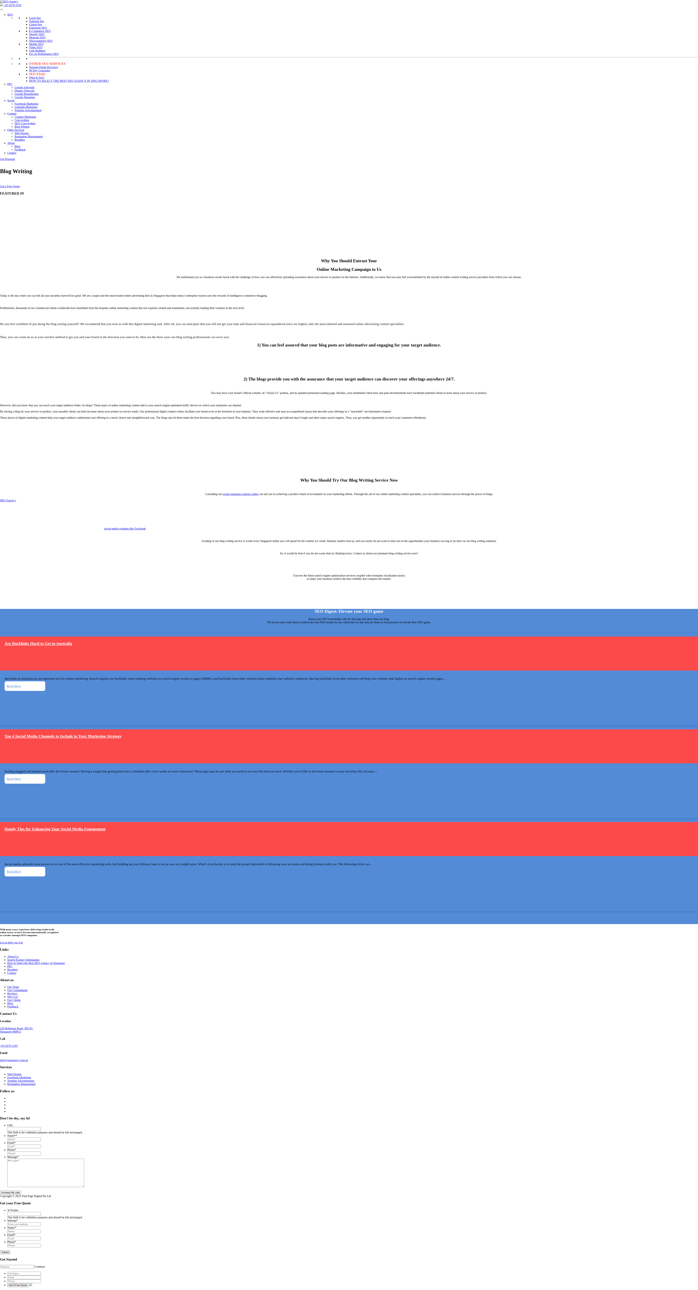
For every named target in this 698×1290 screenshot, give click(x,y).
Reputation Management (29, 136)
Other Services (15, 129)
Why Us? (12, 996)
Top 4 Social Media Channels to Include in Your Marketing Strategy (63, 736)
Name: (11, 1227)
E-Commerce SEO (40, 31)
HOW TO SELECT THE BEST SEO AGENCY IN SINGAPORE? (69, 80)
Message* (13, 1157)
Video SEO (35, 47)
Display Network (24, 90)
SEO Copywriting (25, 123)
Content (11, 113)
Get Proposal (7, 159)
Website (12, 1220)
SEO (10, 14)
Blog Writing (22, 126)
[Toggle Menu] (1, 9)
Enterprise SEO (38, 27)
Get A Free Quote (18, 1285)
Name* (12, 1135)
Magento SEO (37, 37)
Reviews (12, 993)
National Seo (36, 21)
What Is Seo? (36, 77)
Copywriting (22, 120)
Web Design (22, 133)
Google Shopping (25, 97)
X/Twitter (12, 1210)
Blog (17, 146)
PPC (10, 84)
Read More (14, 686)
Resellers (20, 139)
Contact (11, 152)
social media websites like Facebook (125, 528)
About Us (13, 956)
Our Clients (14, 1000)
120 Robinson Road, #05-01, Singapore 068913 (16, 1030)
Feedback (20, 149)
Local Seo (35, 17)
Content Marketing (25, 116)
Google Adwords (24, 87)
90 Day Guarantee (39, 70)
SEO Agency (8, 500)
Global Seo (35, 24)
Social (10, 100)
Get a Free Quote (10, 186)
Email (11, 1142)
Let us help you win (11, 942)
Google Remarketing (27, 93)
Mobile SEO (36, 44)
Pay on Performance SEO (44, 53)
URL (10, 1125)
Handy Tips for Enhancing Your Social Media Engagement (55, 829)
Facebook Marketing (26, 103)
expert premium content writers (240, 494)
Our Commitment (17, 990)
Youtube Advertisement (28, 110)
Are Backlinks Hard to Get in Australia (38, 643)
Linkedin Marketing (26, 107)
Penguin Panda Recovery (43, 67)
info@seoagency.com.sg (14, 1060)
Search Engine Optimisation (23, 959)
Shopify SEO (37, 34)
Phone (11, 1149)
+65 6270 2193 (12, 5)
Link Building (37, 50)
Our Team (13, 986)
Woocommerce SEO (41, 40)
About (11, 143)
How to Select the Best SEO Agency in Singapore (36, 963)
